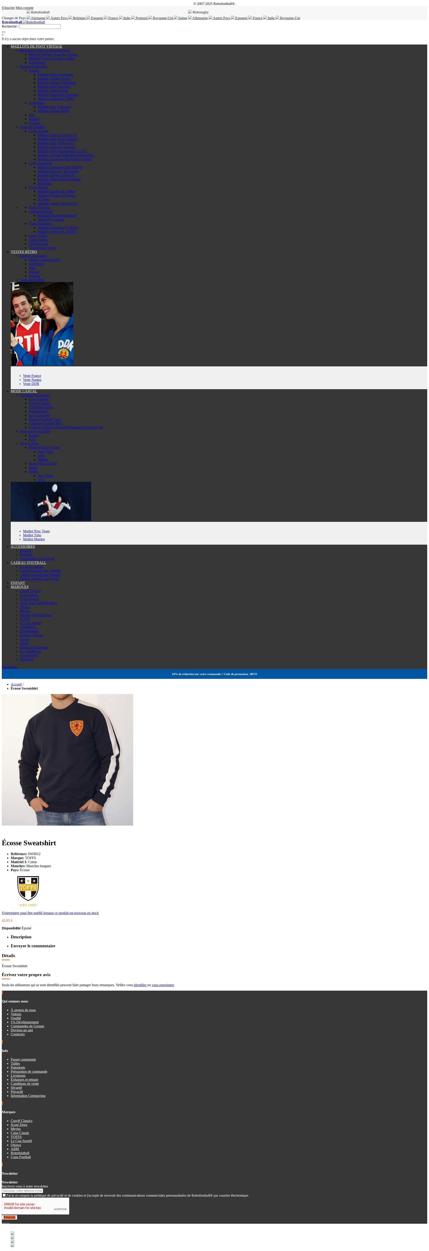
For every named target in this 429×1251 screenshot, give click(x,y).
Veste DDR (31, 384)
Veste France (32, 376)
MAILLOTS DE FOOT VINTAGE (36, 46)
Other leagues (38, 244)
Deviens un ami (22, 1030)
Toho (41, 455)
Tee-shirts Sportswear (35, 395)
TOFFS (25, 619)
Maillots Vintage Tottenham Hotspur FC (66, 155)
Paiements (18, 1067)
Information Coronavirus (28, 1096)
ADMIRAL (28, 627)
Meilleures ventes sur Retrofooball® (45, 50)
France (113, 18)
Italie (126, 18)
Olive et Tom (29, 443)
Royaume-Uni (163, 18)
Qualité (16, 1018)
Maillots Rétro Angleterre (55, 74)
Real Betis (45, 183)
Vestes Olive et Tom (43, 463)
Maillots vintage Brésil (53, 111)
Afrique (34, 119)
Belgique (79, 18)
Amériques (36, 103)
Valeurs (16, 1014)
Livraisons (18, 1075)
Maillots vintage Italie (53, 91)
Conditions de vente (25, 1083)
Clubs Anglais (38, 131)
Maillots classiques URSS (56, 99)
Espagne (97, 18)
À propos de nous (23, 1010)
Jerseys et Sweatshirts (35, 431)
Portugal (141, 18)
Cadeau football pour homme (40, 571)
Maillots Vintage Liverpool (57, 147)
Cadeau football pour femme (40, 575)
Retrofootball (38, 411)
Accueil (16, 684)
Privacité (17, 1092)
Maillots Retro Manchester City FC (62, 151)
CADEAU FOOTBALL (28, 563)
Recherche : (10, 26)
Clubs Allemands (41, 211)
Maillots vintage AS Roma (56, 195)
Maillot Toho (32, 535)
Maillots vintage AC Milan (56, 191)
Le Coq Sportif (39, 415)
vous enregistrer (163, 985)
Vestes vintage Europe (44, 260)
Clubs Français (39, 207)
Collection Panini (41, 407)
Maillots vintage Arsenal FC (57, 135)
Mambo (43, 459)
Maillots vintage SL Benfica (57, 232)
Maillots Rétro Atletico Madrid (59, 179)
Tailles (15, 1063)
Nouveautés (37, 62)
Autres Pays (59, 18)
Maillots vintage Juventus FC (58, 203)
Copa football (38, 399)
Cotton (24, 639)
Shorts (33, 467)
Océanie (34, 123)
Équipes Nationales (33, 66)
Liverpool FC (29, 655)
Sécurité (16, 1088)
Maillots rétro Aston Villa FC (58, 139)
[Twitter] (4, 1221)
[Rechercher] (3, 32)
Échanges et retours (24, 1079)
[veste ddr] (42, 364)
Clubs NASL (38, 236)
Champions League (42, 248)
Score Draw (19, 1125)
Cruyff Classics (39, 403)
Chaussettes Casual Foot (37, 559)
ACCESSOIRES (23, 546)
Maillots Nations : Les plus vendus (53, 54)
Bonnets (25, 550)
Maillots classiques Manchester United (65, 159)
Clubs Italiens (38, 187)
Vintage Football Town (45, 419)
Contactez (18, 1034)
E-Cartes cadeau (31, 567)
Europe (34, 70)
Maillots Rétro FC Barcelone (58, 171)
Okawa (25, 607)
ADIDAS (27, 659)
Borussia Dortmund (33, 647)
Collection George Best (45, 423)
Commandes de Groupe (27, 1026)
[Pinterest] (9, 1221)
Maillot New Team (36, 531)
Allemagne (200, 18)
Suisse (182, 18)
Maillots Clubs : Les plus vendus (52, 58)
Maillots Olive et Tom (44, 447)
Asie (32, 115)
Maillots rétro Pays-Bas (54, 87)
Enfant (33, 472)
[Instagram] (6, 1221)
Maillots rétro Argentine (54, 107)
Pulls (32, 439)
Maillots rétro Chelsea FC (56, 143)
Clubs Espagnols (40, 163)
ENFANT (18, 583)
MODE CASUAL (24, 391)
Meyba (24, 611)
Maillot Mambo (34, 539)
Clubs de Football (32, 127)
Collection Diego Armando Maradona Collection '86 (66, 427)
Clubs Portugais (40, 223)
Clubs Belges (38, 240)
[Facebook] (3, 1221)
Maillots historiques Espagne (58, 95)
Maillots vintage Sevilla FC (57, 175)
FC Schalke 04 (30, 651)
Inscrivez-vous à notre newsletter (25, 1186)
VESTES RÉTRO (24, 252)
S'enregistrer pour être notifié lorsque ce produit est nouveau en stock (50, 913)
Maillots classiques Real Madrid (60, 167)
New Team (45, 451)
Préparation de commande (29, 1071)
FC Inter (43, 199)
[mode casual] (51, 520)
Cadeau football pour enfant (39, 579)
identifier (140, 985)
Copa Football (21, 1157)
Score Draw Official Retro (38, 603)
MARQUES (20, 587)
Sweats (34, 435)
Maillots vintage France (54, 79)
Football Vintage (31, 635)
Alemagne (38, 18)
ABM (24, 643)
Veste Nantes (32, 380)
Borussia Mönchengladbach (57, 215)
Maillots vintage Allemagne (57, 83)
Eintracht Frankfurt (51, 219)
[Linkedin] (8, 1221)
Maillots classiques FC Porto (58, 227)
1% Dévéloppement (25, 1022)
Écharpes (26, 554)
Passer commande (23, 1059)
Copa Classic (29, 595)
